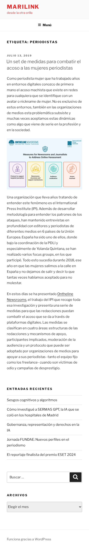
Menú (47, 25)
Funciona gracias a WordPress (29, 539)
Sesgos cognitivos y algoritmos (32, 400)
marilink (23, 6)
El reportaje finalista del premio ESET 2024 (41, 455)
